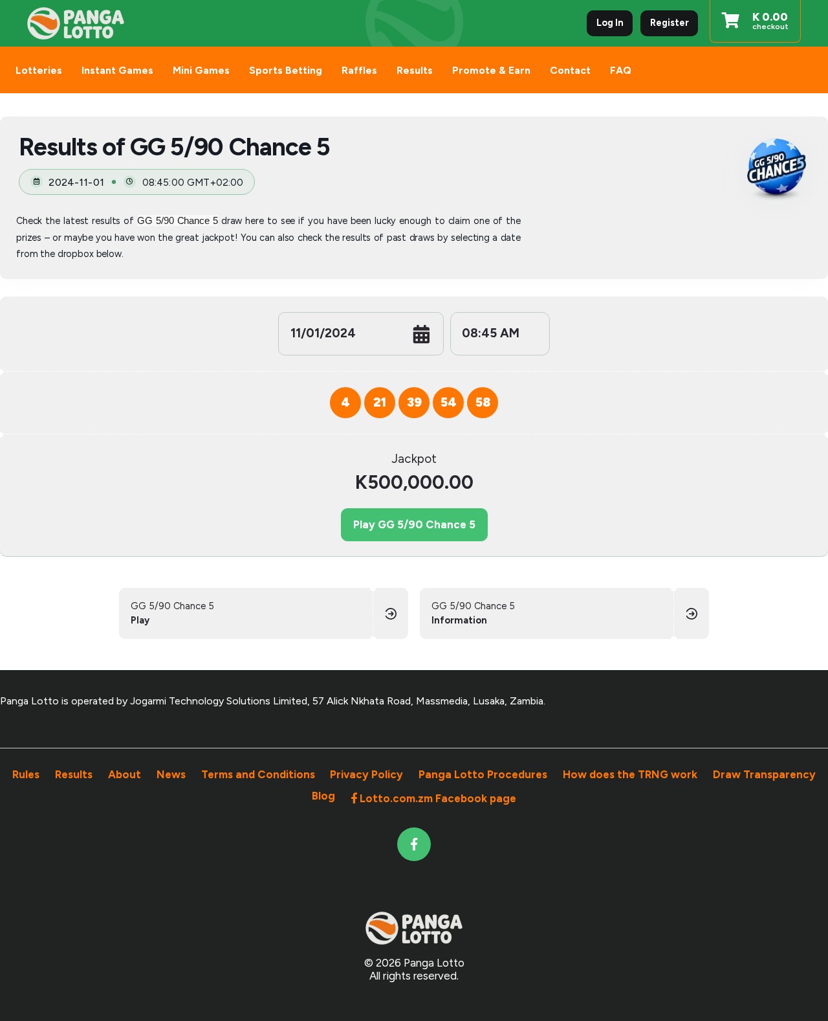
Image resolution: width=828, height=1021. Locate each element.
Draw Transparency (764, 774)
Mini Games (201, 70)
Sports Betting (285, 70)
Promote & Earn (491, 70)
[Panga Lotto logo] (75, 23)
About (124, 774)
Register (669, 22)
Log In (610, 22)
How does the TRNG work (630, 774)
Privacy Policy (366, 774)
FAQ (620, 70)
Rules (25, 774)
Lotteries (39, 70)
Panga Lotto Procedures (483, 774)
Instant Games (117, 70)
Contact (570, 70)
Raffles (359, 70)
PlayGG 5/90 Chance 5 (414, 524)
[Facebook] (414, 844)
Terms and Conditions (258, 774)
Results (415, 70)
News (171, 774)
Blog (323, 797)
